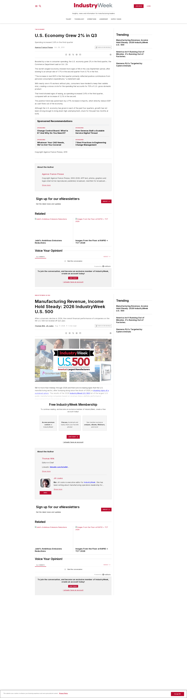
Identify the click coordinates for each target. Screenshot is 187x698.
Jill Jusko (49, 326)
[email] (80, 55)
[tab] (40, 256)
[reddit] (77, 55)
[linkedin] (70, 55)
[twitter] (73, 55)
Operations (91, 19)
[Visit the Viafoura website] (106, 266)
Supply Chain (116, 19)
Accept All (177, 694)
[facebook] (66, 55)
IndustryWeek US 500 (42, 295)
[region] (73, 261)
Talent (68, 19)
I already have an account (73, 282)
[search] (40, 6)
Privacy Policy (63, 693)
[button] (36, 6)
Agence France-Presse (44, 47)
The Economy (40, 29)
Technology (79, 19)
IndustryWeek (89, 482)
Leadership (103, 19)
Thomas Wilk (40, 326)
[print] (111, 55)
